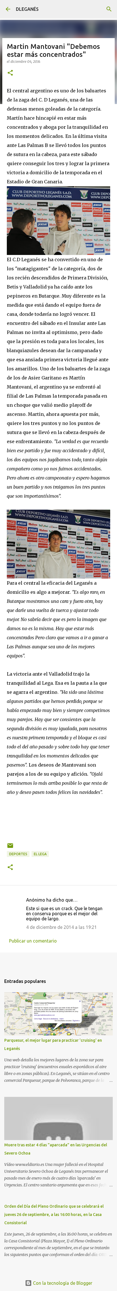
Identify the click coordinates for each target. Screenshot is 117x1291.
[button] (10, 73)
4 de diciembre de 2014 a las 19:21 (61, 927)
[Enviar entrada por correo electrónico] (10, 848)
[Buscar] (109, 9)
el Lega (40, 854)
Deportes (18, 854)
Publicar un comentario (33, 940)
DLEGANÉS (27, 9)
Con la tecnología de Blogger (62, 1283)
